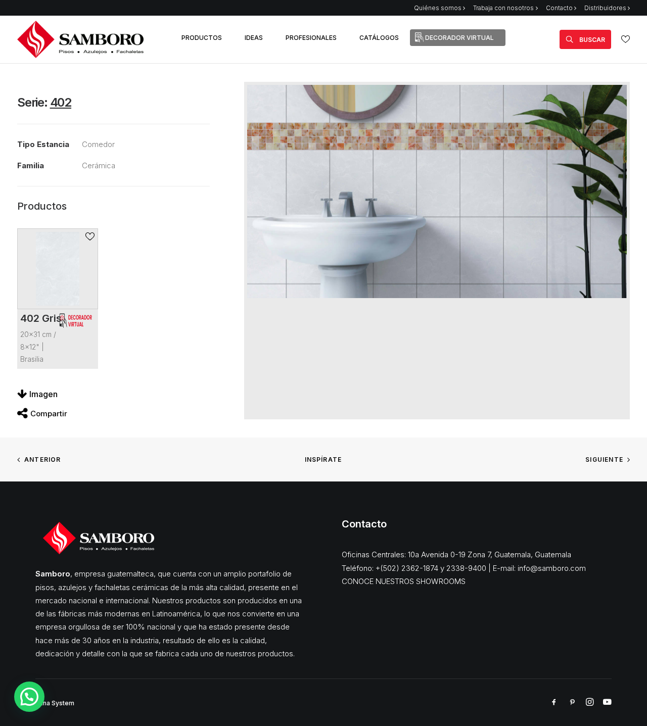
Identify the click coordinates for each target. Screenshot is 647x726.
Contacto (559, 8)
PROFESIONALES (311, 37)
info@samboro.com (552, 568)
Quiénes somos (437, 8)
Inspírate (323, 459)
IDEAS (254, 37)
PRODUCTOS (201, 37)
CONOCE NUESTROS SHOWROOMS (404, 581)
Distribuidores (605, 8)
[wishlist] (625, 39)
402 (60, 102)
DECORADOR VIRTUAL (459, 37)
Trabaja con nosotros (503, 8)
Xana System (54, 703)
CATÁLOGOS (379, 37)
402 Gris (41, 318)
